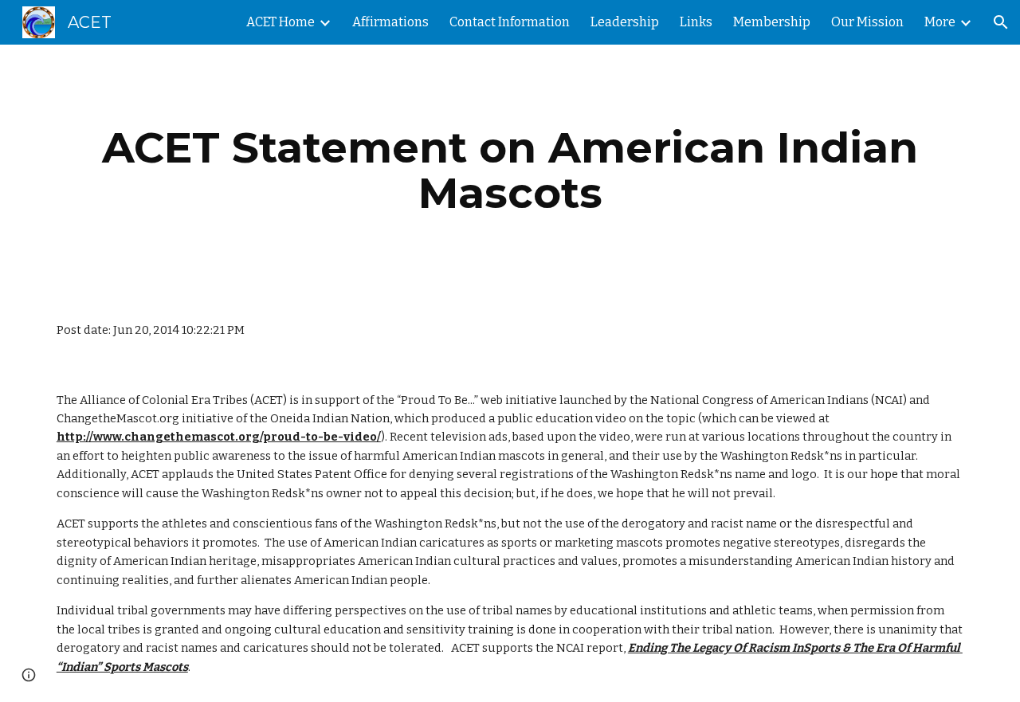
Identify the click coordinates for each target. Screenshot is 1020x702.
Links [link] (696, 21)
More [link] (939, 21)
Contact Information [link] (509, 21)
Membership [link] (771, 21)
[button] (1001, 22)
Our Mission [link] (867, 21)
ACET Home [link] (280, 21)
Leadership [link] (624, 21)
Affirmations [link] (390, 21)
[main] (510, 170)
